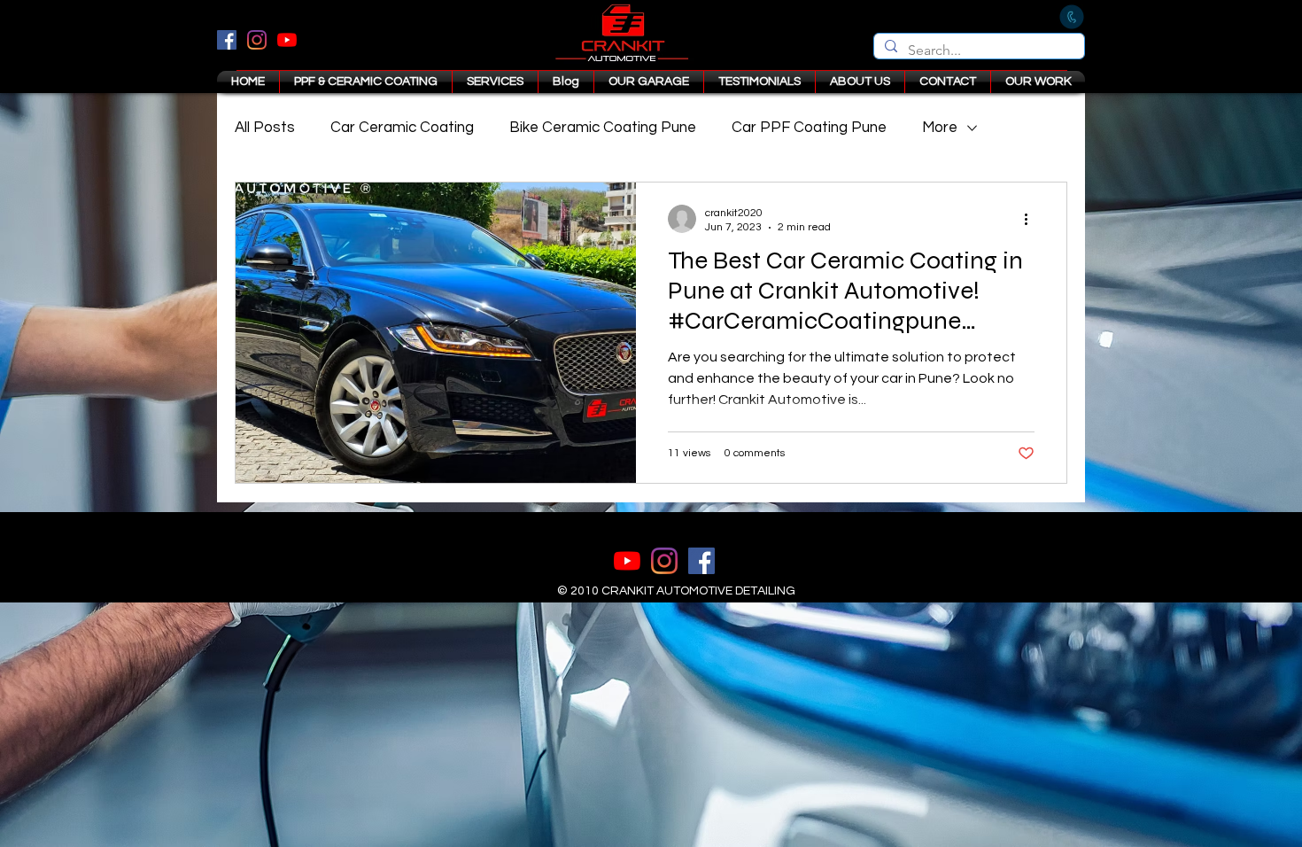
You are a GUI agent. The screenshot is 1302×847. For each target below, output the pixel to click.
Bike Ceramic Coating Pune (602, 128)
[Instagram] (257, 40)
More (939, 128)
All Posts (265, 128)
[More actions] (1031, 218)
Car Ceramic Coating (402, 128)
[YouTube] (287, 40)
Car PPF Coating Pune (809, 128)
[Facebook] (226, 40)
